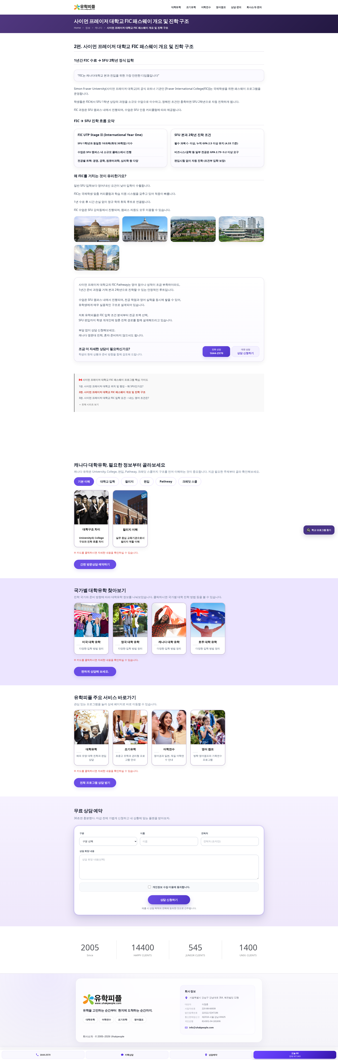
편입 (146, 481)
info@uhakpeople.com (201, 1027)
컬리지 (129, 481)
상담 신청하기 (169, 900)
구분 (82, 833)
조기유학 (122, 1019)
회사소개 (88, 1036)
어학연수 (106, 1019)
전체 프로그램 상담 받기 (95, 783)
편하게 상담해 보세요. (95, 671)
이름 (142, 833)
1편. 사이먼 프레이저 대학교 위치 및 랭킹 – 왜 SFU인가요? (111, 386)
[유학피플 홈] (84, 7)
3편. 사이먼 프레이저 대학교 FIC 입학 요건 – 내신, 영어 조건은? (114, 397)
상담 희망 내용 (87, 851)
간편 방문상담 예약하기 (95, 564)
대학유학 (90, 1019)
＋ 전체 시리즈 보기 (89, 404)
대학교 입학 (107, 481)
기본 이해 (84, 481)
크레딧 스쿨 (189, 481)
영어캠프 (138, 1019)
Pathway (166, 481)
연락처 (204, 833)
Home (77, 27)
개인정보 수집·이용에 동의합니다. (171, 887)
